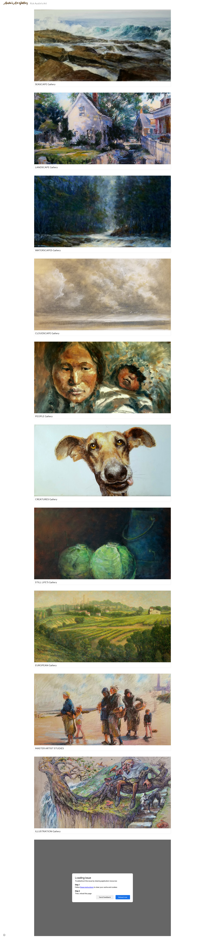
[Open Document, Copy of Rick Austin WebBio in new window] (166, 843)
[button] (4, 935)
